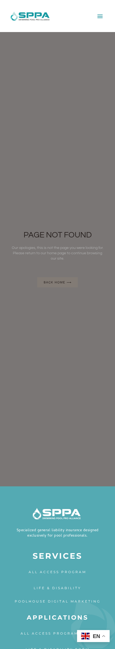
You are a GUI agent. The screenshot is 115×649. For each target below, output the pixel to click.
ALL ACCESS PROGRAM (57, 572)
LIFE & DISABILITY (57, 588)
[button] (99, 16)
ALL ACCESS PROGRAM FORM (58, 633)
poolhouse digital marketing (58, 601)
